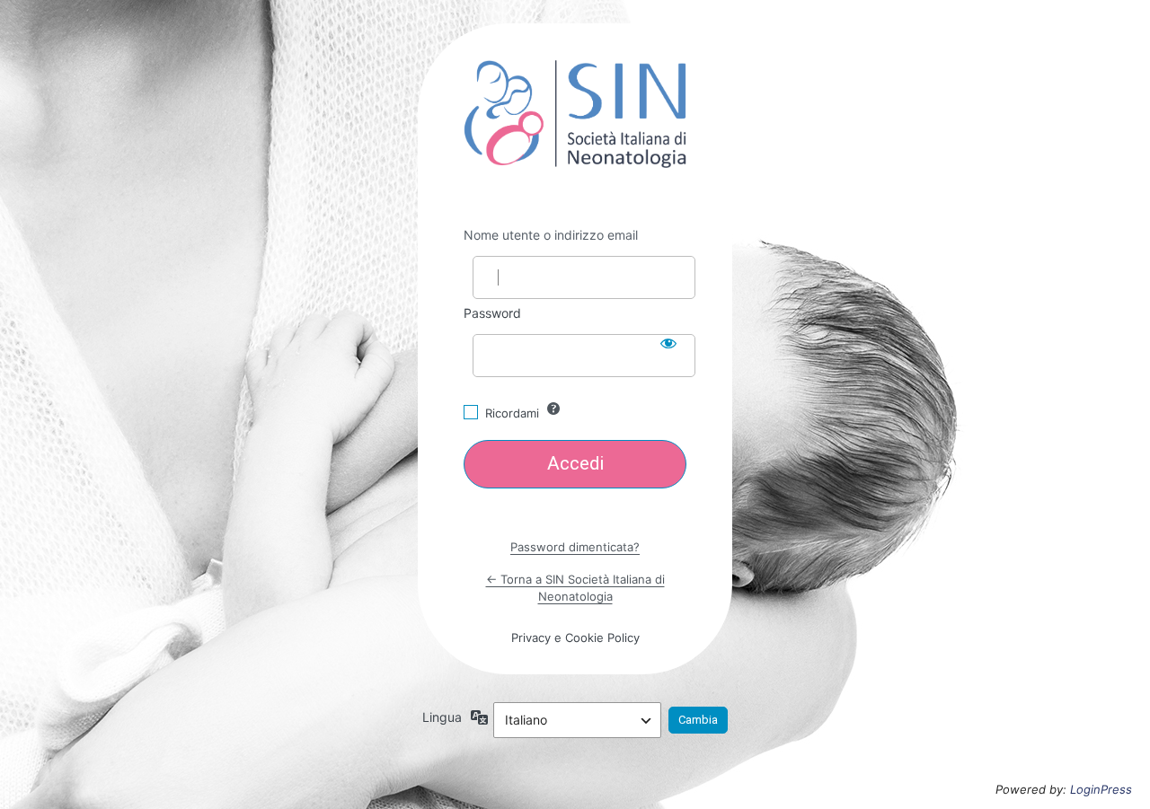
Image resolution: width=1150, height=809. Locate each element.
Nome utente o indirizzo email (551, 234)
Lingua (442, 717)
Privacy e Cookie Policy (575, 637)
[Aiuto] (553, 408)
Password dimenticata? (575, 547)
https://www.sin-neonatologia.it (575, 114)
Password (492, 313)
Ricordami (512, 413)
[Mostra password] (668, 343)
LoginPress (1101, 789)
